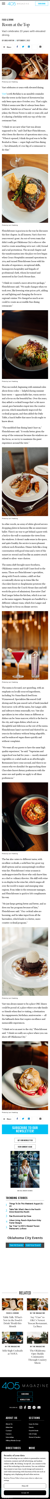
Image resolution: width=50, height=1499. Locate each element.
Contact (9, 1431)
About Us (9, 1424)
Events (31, 1427)
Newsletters (25, 1399)
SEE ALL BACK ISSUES (25, 1191)
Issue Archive (33, 1424)
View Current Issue (25, 1146)
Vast (4, 93)
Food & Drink (7, 19)
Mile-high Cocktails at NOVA (12, 1352)
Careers (8, 1434)
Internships (10, 1437)
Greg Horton (9, 40)
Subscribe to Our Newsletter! (25, 1129)
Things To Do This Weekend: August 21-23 (26, 1205)
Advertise (9, 1427)
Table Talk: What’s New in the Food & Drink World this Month (25, 1210)
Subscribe (42, 3)
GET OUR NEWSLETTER (25, 1140)
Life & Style (33, 1434)
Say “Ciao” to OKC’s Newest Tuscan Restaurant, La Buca (24, 1227)
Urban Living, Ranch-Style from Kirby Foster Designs (25, 1221)
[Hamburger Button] (3, 3)
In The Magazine (37, 1313)
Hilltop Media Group (13, 1440)
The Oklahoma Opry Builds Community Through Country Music (37, 1356)
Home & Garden (34, 1437)
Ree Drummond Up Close (20, 1216)
